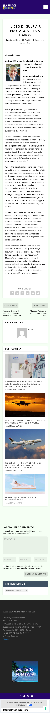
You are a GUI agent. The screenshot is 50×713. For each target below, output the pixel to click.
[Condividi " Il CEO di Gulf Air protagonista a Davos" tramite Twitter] (17, 293)
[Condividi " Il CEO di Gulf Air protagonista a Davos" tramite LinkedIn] (27, 293)
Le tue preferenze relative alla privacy (24, 703)
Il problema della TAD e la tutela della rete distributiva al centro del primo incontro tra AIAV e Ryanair (23, 383)
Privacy (6, 639)
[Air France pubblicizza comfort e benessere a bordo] (25, 484)
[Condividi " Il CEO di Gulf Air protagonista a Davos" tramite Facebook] (12, 293)
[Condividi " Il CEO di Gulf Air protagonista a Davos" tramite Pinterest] (22, 293)
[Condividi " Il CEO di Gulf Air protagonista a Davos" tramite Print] (37, 293)
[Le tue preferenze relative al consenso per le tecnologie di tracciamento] (45, 708)
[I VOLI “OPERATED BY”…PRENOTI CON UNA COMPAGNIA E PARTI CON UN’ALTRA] (25, 405)
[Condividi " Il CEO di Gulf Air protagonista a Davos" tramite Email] (32, 293)
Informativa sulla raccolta (15, 710)
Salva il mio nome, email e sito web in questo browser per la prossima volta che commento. (23, 567)
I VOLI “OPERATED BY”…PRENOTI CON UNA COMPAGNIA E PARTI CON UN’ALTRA (25, 421)
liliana (18, 40)
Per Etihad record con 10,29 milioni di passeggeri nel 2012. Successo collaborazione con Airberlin (23, 465)
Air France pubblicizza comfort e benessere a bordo (20, 498)
